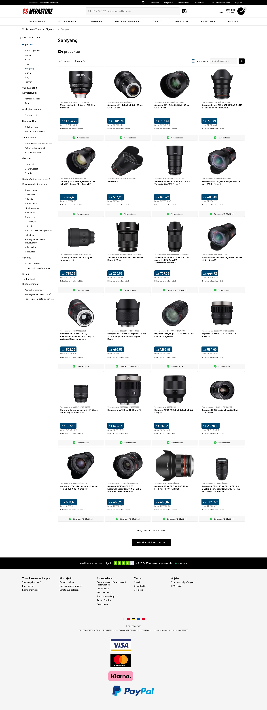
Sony (27, 77)
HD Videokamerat (33, 152)
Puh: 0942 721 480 (180, 630)
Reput (27, 103)
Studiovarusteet (32, 208)
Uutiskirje (138, 590)
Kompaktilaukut (32, 98)
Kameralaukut (29, 92)
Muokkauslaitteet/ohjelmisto (38, 230)
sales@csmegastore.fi (162, 630)
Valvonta (26, 257)
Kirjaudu (238, 2)
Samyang (29, 68)
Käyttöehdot (28, 586)
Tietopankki (154, 2)
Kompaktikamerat (33, 289)
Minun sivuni (102, 604)
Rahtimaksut (103, 588)
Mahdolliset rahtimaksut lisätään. (71, 128)
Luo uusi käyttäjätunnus (220, 2)
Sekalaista (30, 199)
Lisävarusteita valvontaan (37, 268)
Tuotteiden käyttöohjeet (182, 582)
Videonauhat (31, 247)
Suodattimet (31, 203)
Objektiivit (28, 44)
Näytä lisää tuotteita (151, 542)
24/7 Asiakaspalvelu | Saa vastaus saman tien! (42, 2)
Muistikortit (30, 212)
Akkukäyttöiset (32, 127)
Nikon (27, 63)
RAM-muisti (176, 586)
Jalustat (26, 158)
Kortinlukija (30, 217)
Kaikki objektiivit (32, 50)
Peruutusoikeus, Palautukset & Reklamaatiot (111, 583)
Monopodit (30, 164)
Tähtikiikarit (28, 278)
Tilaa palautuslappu (106, 596)
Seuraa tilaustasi (105, 592)
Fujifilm (28, 59)
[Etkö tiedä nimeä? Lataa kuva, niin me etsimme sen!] (184, 11)
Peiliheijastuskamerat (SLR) (38, 294)
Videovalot (30, 251)
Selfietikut (30, 235)
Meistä (137, 582)
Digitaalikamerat (30, 283)
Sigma (28, 72)
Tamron (28, 81)
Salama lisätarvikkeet (35, 131)
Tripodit (28, 173)
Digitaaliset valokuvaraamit (36, 179)
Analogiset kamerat (32, 109)
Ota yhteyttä (140, 586)
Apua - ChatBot (104, 600)
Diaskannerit (30, 194)
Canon (28, 55)
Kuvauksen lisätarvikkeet (35, 184)
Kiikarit (26, 273)
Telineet (28, 226)
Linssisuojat (30, 221)
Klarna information (31, 590)
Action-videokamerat (35, 147)
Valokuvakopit (29, 87)
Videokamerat (29, 137)
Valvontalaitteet (32, 263)
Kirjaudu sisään (66, 582)
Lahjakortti (168, 2)
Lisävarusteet (31, 168)
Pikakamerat (31, 115)
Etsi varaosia (200, 2)
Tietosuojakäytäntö (31, 582)
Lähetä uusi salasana (69, 590)
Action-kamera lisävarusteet (38, 143)
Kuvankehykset (32, 190)
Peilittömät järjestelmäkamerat (40, 298)
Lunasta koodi (184, 2)
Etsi (242, 61)
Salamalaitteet (29, 120)
